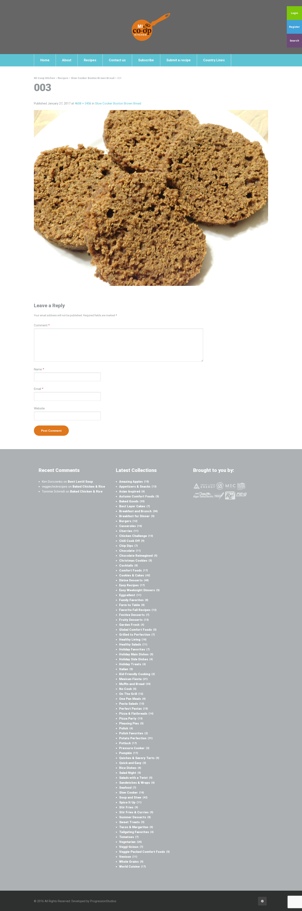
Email (38, 389)
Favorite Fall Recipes (138, 610)
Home (45, 60)
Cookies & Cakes (134, 575)
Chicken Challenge (136, 536)
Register (294, 26)
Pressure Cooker (134, 748)
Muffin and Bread (135, 684)
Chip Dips (128, 546)
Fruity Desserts (134, 620)
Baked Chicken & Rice (89, 486)
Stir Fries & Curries (136, 812)
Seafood (127, 787)
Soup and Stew (133, 797)
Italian (126, 669)
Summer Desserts (135, 817)
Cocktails (128, 565)
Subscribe (146, 60)
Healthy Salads (133, 644)
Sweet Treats (131, 822)
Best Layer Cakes (134, 506)
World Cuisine (132, 866)
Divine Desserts (134, 580)
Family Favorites (133, 600)
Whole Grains (131, 861)
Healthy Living (132, 639)
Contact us (117, 60)
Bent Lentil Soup (80, 481)
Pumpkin (128, 753)
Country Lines (214, 60)
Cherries (128, 531)
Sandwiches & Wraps (137, 783)
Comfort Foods (133, 570)
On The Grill (131, 694)
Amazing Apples (134, 481)
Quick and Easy (132, 763)
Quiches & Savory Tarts (139, 758)
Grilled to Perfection (137, 634)
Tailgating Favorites (136, 832)
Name (39, 369)
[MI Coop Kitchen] (151, 27)
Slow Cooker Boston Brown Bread (118, 103)
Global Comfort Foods (138, 630)
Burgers (128, 521)
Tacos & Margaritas (136, 827)
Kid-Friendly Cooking (137, 674)
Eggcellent (130, 595)
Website (39, 408)
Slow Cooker (131, 792)
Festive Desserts (134, 615)
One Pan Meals (132, 699)
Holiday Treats (132, 664)
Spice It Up (130, 802)
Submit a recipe (178, 60)
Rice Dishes (130, 768)
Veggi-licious (131, 847)
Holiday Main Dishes (136, 654)
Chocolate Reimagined (138, 555)
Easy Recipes (132, 585)
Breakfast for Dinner (136, 516)
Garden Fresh (131, 625)
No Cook (127, 689)
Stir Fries (128, 807)
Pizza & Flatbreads (136, 713)
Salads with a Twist (135, 778)
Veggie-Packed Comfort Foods (144, 852)
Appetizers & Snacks (138, 486)
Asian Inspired (132, 491)
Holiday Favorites (134, 649)
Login (294, 13)
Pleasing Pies (131, 723)
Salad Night (130, 773)
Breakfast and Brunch (138, 511)
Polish (126, 728)
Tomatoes (129, 837)
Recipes (90, 60)
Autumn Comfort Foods (139, 496)
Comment (42, 325)
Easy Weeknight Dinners (139, 590)
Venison (128, 857)
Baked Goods (132, 501)
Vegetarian (130, 842)
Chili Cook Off (131, 541)
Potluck (128, 743)
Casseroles (130, 526)
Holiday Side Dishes (136, 659)
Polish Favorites (133, 733)
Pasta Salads (131, 704)
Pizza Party (131, 718)
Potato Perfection (136, 738)
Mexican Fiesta (133, 679)
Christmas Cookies (135, 560)
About (66, 60)
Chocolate (130, 551)
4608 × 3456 (83, 103)
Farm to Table (132, 605)
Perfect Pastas (133, 708)
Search (294, 40)
